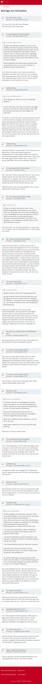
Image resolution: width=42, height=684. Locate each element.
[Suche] (30, 2)
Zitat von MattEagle (12, 511)
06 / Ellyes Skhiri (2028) (13, 18)
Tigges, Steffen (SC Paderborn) (16, 650)
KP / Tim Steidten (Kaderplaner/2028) (18, 197)
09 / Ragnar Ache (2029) (14, 591)
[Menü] (39, 2)
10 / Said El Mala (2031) (13, 282)
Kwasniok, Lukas (11, 391)
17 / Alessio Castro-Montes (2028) (17, 350)
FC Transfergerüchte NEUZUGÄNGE (17, 34)
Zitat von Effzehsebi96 (13, 96)
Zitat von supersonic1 (13, 399)
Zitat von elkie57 (11, 290)
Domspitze (9, 19)
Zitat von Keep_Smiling (13, 42)
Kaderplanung (11, 88)
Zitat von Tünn (11, 205)
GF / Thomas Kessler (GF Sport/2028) (18, 239)
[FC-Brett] (4, 2)
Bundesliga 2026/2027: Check (15, 609)
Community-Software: (21, 681)
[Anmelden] (35, 2)
